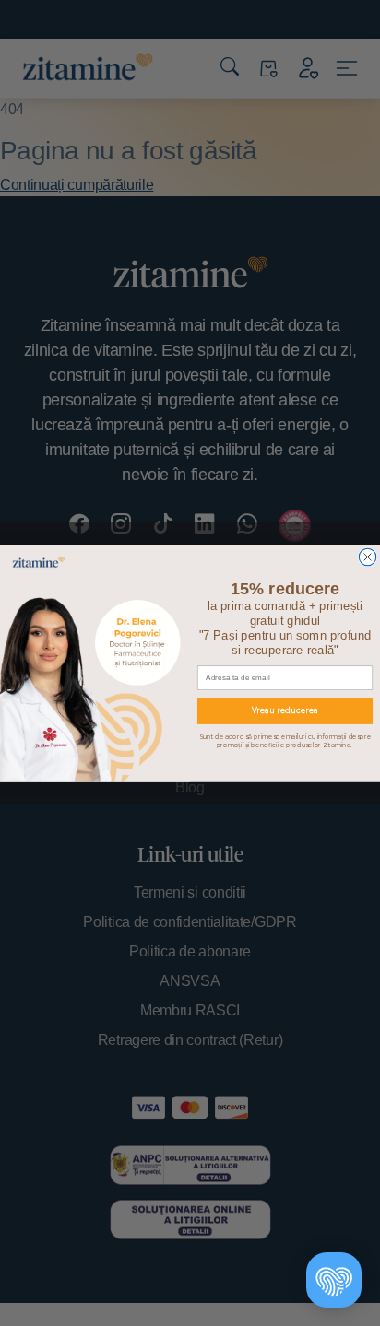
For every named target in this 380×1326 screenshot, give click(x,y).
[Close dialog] (367, 556)
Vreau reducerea (285, 710)
